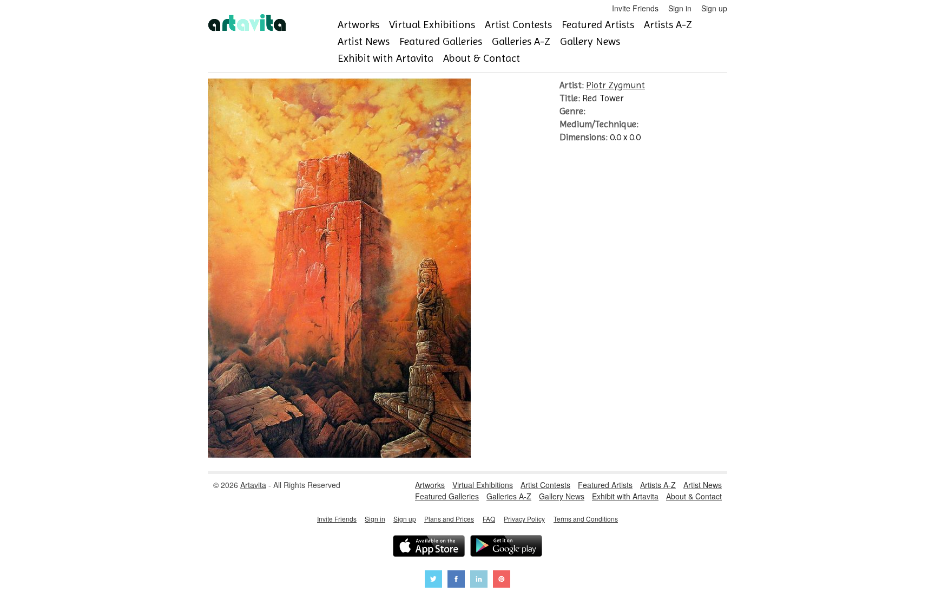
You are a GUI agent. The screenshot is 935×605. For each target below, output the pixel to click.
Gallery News (590, 41)
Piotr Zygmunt (615, 85)
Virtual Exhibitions (432, 24)
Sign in (680, 8)
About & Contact (481, 58)
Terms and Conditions (586, 518)
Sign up (714, 8)
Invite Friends (635, 8)
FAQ (489, 518)
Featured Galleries (440, 41)
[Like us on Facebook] (456, 580)
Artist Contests (518, 24)
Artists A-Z (668, 24)
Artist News (364, 41)
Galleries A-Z (521, 41)
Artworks (358, 24)
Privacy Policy (524, 518)
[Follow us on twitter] (433, 580)
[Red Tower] (339, 454)
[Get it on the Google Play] (506, 547)
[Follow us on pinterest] (501, 580)
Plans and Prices (449, 518)
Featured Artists (598, 24)
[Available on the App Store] (429, 547)
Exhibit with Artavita (385, 58)
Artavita (253, 484)
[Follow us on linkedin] (479, 580)
